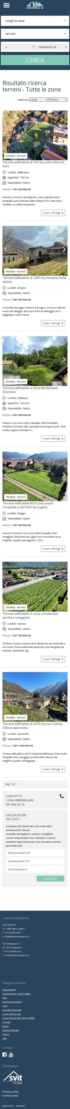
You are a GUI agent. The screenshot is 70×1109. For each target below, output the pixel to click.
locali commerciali (11, 1014)
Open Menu (6, 5)
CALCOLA (50, 878)
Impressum (8, 1105)
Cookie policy (10, 1095)
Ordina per (23, 99)
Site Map (20, 1105)
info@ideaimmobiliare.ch (17, 936)
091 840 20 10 (15, 804)
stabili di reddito (10, 1030)
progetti (6, 1022)
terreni (6, 1034)
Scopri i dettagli (51, 212)
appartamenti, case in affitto (16, 993)
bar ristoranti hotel (11, 1001)
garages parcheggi (11, 1010)
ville (4, 1038)
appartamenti (9, 989)
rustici (5, 1026)
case (4, 1005)
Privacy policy (10, 1091)
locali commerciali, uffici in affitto (18, 1018)
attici (4, 997)
